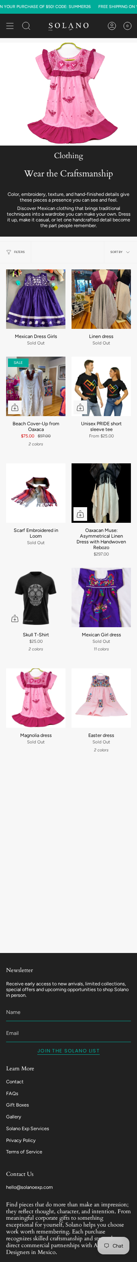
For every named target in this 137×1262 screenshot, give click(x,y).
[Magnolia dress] (35, 698)
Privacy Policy (21, 1140)
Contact (15, 1081)
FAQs (12, 1093)
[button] (26, 26)
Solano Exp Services (27, 1128)
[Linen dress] (101, 299)
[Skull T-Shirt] (35, 597)
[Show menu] (10, 26)
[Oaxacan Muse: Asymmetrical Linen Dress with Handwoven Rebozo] (101, 493)
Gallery (13, 1116)
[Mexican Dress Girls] (35, 299)
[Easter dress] (101, 698)
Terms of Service (24, 1152)
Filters (19, 252)
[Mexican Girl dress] (101, 597)
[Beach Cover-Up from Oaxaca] (35, 386)
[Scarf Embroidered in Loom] (35, 493)
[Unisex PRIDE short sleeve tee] (101, 386)
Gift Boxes (17, 1105)
